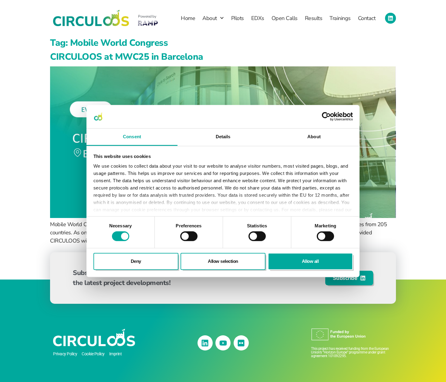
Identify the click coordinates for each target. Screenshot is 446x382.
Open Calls (285, 18)
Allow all (310, 261)
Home (188, 18)
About (209, 18)
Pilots (237, 18)
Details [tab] (223, 136)
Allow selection (223, 261)
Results (314, 18)
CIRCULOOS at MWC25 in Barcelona (126, 57)
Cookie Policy (93, 353)
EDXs (257, 18)
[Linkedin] (390, 18)
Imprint (115, 353)
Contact (367, 18)
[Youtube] (223, 342)
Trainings (340, 18)
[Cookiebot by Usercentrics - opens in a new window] (326, 116)
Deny (136, 261)
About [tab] (314, 136)
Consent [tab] (132, 136)
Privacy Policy (65, 353)
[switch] (189, 236)
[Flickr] (241, 342)
